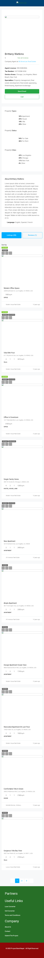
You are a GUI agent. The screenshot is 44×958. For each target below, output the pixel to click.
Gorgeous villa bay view (13, 851)
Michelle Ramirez (10, 805)
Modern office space (11, 288)
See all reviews (23, 58)
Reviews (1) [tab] (32, 235)
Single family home (11, 479)
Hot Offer (12, 314)
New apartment (9, 541)
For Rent (4, 250)
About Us (8, 927)
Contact (7, 931)
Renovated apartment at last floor (17, 727)
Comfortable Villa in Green (13, 789)
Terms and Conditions (12, 915)
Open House (12, 441)
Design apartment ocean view (15, 665)
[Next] (31, 881)
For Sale (4, 314)
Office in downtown (11, 417)
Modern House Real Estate (13, 304)
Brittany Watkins (21, 805)
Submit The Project (11, 935)
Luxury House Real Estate (13, 867)
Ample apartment (10, 603)
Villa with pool (9, 353)
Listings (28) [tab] (11, 235)
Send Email (22, 91)
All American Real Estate (27, 61)
